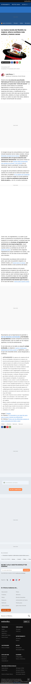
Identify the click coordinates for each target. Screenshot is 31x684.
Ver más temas (6, 610)
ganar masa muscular (21, 605)
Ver (16, 489)
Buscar (29, 616)
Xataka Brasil (4, 670)
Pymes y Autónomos (20, 658)
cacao (21, 424)
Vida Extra (18, 631)
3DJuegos (18, 629)
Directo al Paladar (5, 647)
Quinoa (13, 559)
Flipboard (17, 62)
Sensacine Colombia (20, 672)
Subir (25, 621)
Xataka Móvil (4, 631)
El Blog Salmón (19, 656)
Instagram (16, 580)
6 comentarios (6, 62)
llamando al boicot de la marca (10, 156)
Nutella (9, 413)
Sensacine (18, 638)
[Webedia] (27, 1)
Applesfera (4, 633)
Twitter (15, 62)
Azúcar (15, 424)
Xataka (3, 629)
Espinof (17, 640)
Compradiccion (5, 660)
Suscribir (26, 570)
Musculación (4, 591)
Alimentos (9, 424)
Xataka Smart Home (6, 635)
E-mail (20, 62)
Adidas (21, 23)
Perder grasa (19, 602)
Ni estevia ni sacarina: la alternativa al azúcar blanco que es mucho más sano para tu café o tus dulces (16, 555)
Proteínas (4, 594)
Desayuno (4, 600)
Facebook (12, 62)
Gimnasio (16, 23)
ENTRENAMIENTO (5, 4)
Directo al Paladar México (7, 674)
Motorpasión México (20, 674)
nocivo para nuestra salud (21, 281)
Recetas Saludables (20, 597)
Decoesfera (4, 658)
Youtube (13, 580)
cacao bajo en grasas (19, 263)
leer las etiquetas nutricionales (10, 337)
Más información (17, 682)
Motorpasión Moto (20, 649)
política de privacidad (20, 573)
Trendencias (4, 656)
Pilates (25, 559)
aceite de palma (5, 249)
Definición (4, 602)
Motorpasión (19, 647)
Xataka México (5, 668)
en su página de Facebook (21, 174)
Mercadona (27, 23)
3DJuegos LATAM (20, 668)
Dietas (3, 597)
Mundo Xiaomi (5, 637)
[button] (10, 74)
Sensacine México (20, 670)
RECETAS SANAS (16, 4)
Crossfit (19, 559)
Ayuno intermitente (7, 23)
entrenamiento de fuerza (22, 600)
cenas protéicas (5, 605)
